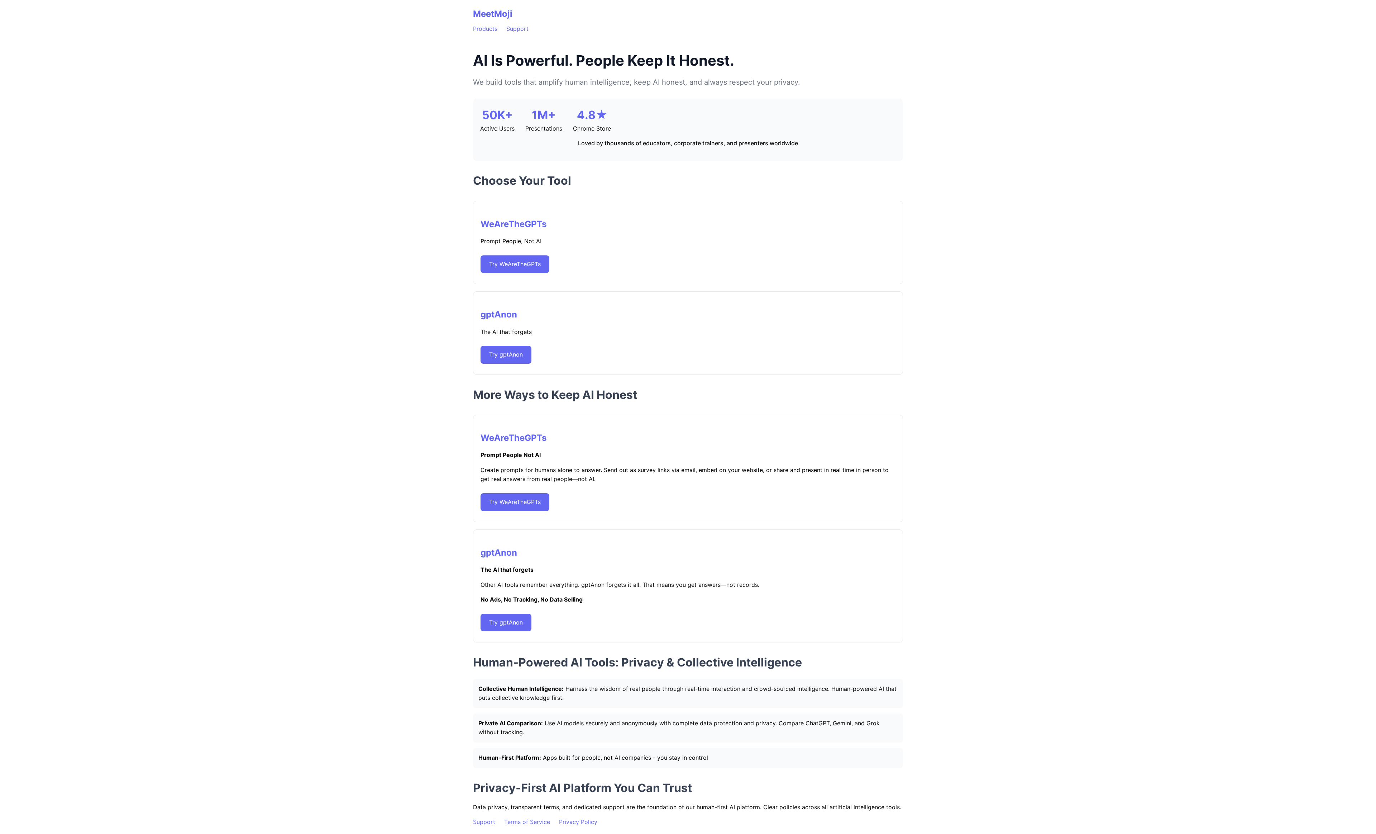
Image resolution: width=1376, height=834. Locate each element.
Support (517, 28)
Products (485, 28)
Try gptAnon (506, 354)
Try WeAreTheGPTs (515, 264)
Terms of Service (527, 821)
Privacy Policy (578, 821)
